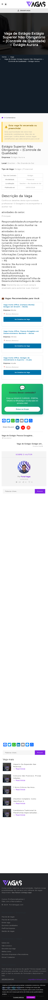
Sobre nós (5, 943)
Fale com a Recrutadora (12, 901)
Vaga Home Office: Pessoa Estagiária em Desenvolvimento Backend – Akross (21, 332)
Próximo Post (37, 446)
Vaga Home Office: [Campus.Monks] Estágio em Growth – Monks (18, 306)
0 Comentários (9, 118)
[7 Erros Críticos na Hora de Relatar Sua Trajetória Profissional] (7, 790)
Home (4, 57)
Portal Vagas (25, 477)
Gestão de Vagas (8, 931)
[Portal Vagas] (35, 4)
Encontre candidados (10, 925)
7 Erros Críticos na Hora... (24, 787)
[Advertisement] (24, 88)
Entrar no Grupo (22, 409)
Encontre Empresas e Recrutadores (15, 954)
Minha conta (6, 951)
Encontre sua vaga (9, 949)
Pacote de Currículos (9, 920)
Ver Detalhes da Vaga (22, 319)
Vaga (12, 57)
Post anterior (7, 438)
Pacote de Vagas (8, 917)
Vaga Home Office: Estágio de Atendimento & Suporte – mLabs (17, 359)
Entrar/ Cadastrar (8, 957)
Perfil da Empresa (8, 928)
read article (20, 769)
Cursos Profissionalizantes (12, 899)
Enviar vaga (25, 11)
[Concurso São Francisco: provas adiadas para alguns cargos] (7, 778)
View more (10, 994)
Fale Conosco (7, 946)
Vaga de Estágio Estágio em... (30, 444)
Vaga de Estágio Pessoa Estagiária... (18, 436)
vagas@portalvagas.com (37, 979)
